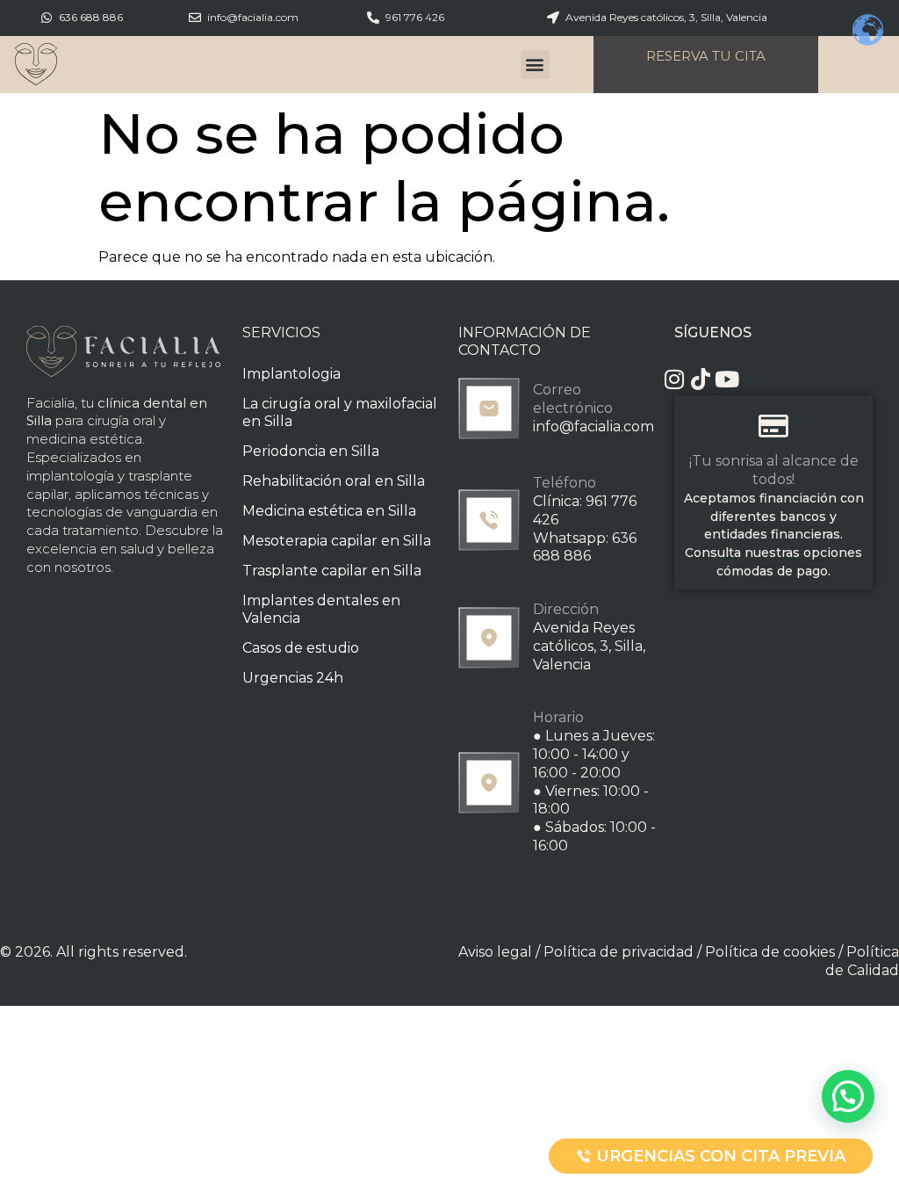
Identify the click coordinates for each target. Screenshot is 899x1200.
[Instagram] (675, 379)
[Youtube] (727, 379)
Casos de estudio (300, 648)
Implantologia (291, 373)
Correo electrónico (573, 398)
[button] (535, 64)
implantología (70, 475)
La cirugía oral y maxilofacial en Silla (339, 412)
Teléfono (564, 482)
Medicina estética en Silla (329, 510)
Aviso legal (495, 951)
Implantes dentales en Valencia (321, 609)
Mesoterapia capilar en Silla (336, 540)
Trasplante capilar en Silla (331, 570)
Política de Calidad (862, 961)
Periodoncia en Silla (310, 451)
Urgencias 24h (292, 677)
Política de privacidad (618, 951)
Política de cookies (770, 951)
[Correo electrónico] (489, 408)
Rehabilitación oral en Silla (333, 481)
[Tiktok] (701, 379)
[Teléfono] (489, 520)
